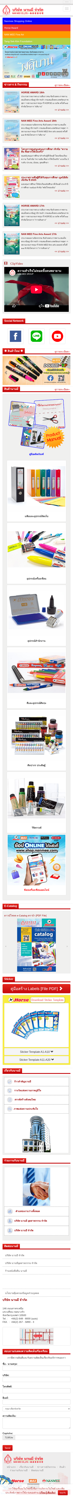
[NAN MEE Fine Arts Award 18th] (12, 130)
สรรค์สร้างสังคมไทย (24, 1099)
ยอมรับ (63, 1493)
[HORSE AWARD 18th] (12, 102)
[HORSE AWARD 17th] (12, 215)
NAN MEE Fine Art (14, 34)
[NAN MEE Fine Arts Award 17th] (12, 243)
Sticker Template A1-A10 (35, 1051)
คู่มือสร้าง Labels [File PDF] (35, 989)
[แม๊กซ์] (33, 1480)
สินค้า (62, 1467)
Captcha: (8, 1433)
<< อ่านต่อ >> (62, 109)
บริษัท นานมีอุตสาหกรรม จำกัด (21, 1263)
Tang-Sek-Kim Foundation (18, 41)
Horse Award (11, 27)
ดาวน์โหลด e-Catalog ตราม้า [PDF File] (25, 915)
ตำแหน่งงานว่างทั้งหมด (27, 1211)
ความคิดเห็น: (9, 1416)
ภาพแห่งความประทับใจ (25, 1108)
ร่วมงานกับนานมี (19, 1470)
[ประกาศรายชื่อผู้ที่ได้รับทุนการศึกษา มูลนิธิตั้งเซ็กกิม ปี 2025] (12, 187)
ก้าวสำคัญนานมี (21, 1081)
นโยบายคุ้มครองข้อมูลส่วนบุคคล (22, 1293)
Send (7, 1448)
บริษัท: (6, 1375)
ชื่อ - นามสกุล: (10, 1364)
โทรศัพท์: (7, 1386)
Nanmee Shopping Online (18, 21)
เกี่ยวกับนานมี (26, 1467)
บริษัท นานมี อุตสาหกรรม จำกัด (30, 1220)
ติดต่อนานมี (37, 1470)
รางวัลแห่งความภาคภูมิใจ (26, 1090)
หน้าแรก (11, 1467)
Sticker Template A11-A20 (35, 1059)
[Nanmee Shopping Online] (36, 47)
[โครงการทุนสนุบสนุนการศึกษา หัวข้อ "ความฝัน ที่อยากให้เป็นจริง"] (12, 158)
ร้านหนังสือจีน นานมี (16, 1270)
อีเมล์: (6, 1397)
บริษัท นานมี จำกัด (23, 1230)
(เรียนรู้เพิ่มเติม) (47, 1492)
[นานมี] (51, 1480)
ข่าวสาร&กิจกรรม (46, 1467)
